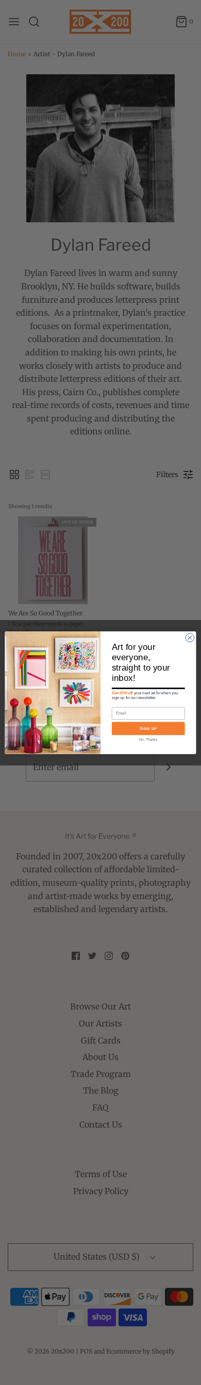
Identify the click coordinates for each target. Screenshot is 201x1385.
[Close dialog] (190, 637)
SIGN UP (148, 728)
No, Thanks (148, 739)
